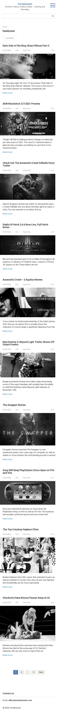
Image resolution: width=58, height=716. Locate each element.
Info (17, 50)
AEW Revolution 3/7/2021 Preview (21, 103)
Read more (7, 93)
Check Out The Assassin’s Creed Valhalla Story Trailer (28, 164)
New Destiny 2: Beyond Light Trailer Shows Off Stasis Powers (28, 343)
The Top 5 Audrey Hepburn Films (21, 529)
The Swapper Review (14, 404)
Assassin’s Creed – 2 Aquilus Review (22, 279)
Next (41, 672)
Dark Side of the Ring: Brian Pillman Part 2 (26, 45)
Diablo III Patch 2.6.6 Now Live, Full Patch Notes (25, 226)
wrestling (9, 38)
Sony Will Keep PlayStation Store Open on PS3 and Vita (28, 471)
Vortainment (25, 4)
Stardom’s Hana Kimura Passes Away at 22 (26, 597)
